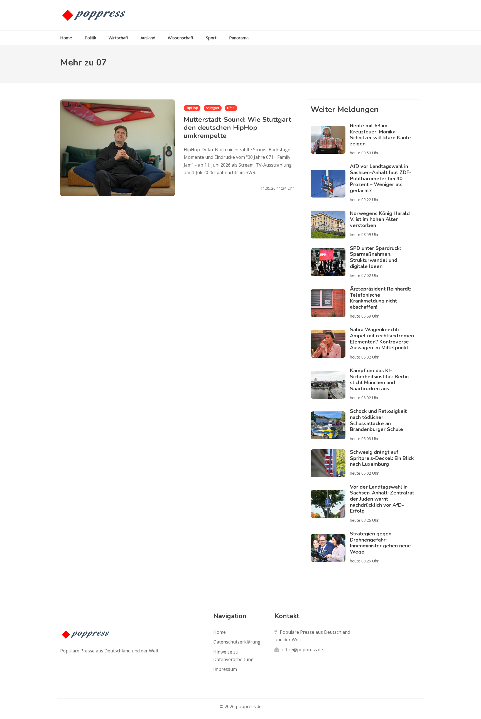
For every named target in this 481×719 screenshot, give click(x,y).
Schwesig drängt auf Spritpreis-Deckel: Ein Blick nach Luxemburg (382, 458)
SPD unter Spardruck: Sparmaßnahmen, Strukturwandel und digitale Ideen (375, 257)
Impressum (225, 669)
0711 (231, 108)
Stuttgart (212, 108)
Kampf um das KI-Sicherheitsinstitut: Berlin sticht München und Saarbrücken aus (379, 379)
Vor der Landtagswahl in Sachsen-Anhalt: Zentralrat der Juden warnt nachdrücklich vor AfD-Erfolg (382, 499)
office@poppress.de (302, 650)
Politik (90, 37)
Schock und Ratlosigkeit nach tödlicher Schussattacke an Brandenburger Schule (378, 420)
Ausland (148, 37)
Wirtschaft (118, 37)
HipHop (192, 108)
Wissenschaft (180, 37)
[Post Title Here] (330, 140)
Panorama (239, 37)
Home (66, 37)
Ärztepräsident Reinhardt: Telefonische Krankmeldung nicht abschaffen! (380, 298)
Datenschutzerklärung (237, 642)
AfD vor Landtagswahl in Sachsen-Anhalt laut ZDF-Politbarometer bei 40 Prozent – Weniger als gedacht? (380, 178)
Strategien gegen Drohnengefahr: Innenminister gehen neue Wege (380, 542)
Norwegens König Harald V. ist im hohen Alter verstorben (380, 219)
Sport (211, 37)
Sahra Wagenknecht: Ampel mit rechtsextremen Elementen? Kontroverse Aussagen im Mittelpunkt (382, 338)
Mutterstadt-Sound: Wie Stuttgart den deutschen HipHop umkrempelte (237, 127)
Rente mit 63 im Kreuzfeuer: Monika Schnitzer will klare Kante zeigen (380, 134)
